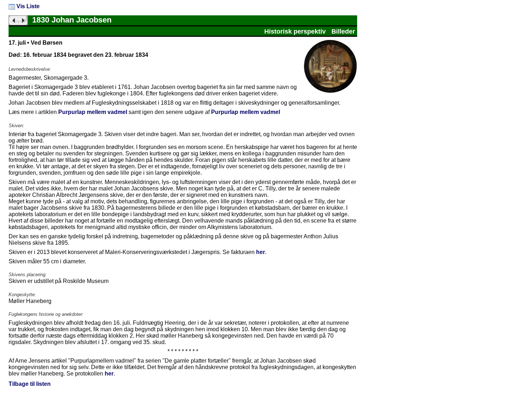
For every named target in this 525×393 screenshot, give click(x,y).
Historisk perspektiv (295, 31)
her (260, 252)
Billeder (343, 31)
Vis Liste (27, 6)
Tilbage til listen (30, 384)
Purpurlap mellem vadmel (92, 112)
